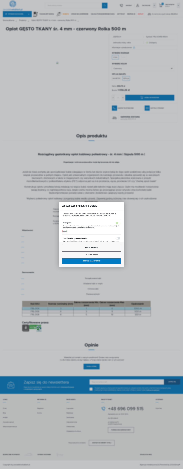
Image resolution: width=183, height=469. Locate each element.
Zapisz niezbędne (91, 254)
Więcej (65, 231)
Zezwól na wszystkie (91, 261)
